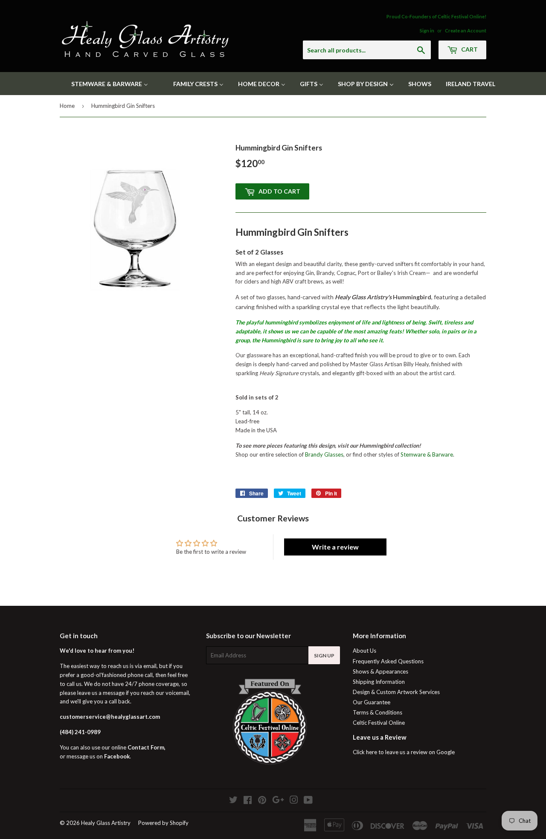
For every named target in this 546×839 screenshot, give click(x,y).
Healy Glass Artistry (106, 822)
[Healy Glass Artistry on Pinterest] (262, 801)
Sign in (427, 30)
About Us (364, 650)
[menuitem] (104, 83)
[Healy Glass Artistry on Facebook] (247, 801)
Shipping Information (379, 681)
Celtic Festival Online (379, 722)
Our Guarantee (371, 702)
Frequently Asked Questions (388, 661)
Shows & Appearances (380, 671)
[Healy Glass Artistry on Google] (278, 801)
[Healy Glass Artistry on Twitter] (233, 801)
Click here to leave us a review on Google (404, 752)
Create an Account (465, 30)
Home (67, 105)
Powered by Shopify (163, 822)
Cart (469, 49)
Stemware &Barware (427, 454)
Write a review (335, 547)
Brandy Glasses (324, 454)
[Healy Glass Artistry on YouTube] (308, 801)
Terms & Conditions (377, 712)
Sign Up (324, 655)
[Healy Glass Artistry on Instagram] (294, 801)
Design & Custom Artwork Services (396, 692)
